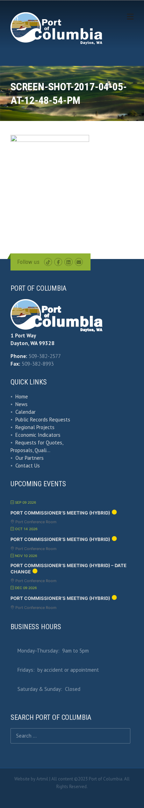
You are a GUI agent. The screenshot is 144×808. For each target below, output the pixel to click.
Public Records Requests (42, 419)
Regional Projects (35, 427)
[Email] (79, 262)
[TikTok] (48, 262)
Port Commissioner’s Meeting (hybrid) (60, 513)
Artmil (42, 779)
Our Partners (29, 458)
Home (21, 396)
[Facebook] (58, 262)
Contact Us (27, 465)
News (21, 404)
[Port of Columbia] (56, 27)
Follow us (28, 261)
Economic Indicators (37, 435)
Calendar (25, 412)
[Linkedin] (68, 262)
